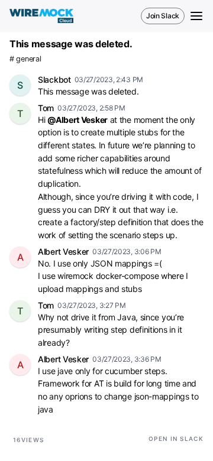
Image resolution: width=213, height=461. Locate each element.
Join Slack (162, 15)
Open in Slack (176, 438)
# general (25, 58)
